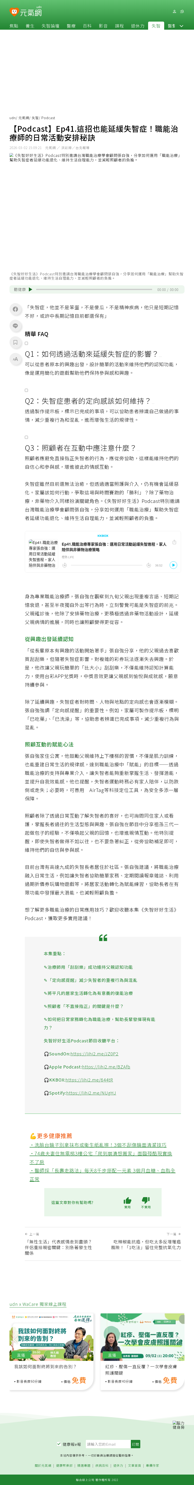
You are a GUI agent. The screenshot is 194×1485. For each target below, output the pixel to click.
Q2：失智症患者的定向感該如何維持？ (88, 400)
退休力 (138, 26)
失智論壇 (51, 26)
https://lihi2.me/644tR (89, 1080)
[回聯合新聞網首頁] (14, 12)
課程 (119, 26)
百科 (87, 26)
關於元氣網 (43, 1465)
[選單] (182, 11)
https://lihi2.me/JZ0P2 (95, 1053)
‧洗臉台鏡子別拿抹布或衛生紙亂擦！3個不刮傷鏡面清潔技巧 (98, 1144)
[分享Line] (15, 326)
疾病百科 (102, 1465)
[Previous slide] (15, 1339)
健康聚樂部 (64, 1465)
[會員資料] (174, 11)
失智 (156, 26)
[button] (181, 25)
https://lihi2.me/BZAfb (106, 1066)
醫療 (71, 26)
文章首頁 (134, 1465)
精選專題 (84, 1465)
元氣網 (23, 117)
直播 (21, 1355)
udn (12, 117)
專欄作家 (152, 1465)
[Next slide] (177, 1339)
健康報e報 (72, 1444)
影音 (103, 26)
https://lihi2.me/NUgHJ (91, 1093)
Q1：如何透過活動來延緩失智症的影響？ (92, 353)
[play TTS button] (30, 289)
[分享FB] (15, 309)
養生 (30, 26)
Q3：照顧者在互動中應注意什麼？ (81, 447)
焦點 (13, 26)
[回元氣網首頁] (30, 11)
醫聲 (172, 26)
